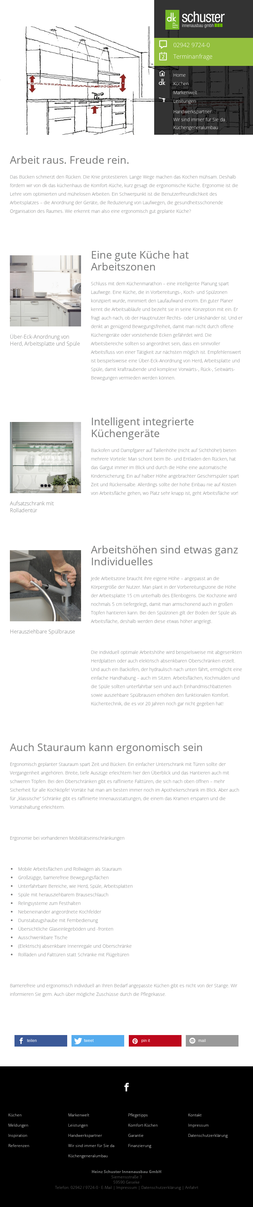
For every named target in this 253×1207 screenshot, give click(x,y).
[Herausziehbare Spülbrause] (45, 585)
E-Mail (106, 1187)
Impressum (198, 1125)
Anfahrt (191, 1187)
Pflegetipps (138, 1115)
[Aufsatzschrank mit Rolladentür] (45, 457)
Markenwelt (78, 1115)
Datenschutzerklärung (208, 1135)
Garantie (136, 1135)
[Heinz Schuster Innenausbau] (208, 20)
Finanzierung (139, 1145)
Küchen (15, 1115)
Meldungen (18, 1125)
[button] (40, 1041)
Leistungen (78, 1125)
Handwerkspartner (85, 1135)
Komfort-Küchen (143, 1125)
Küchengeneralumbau (88, 1156)
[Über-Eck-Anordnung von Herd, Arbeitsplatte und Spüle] (45, 290)
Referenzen (18, 1145)
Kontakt (195, 1115)
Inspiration (17, 1135)
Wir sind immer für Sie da (91, 1145)
